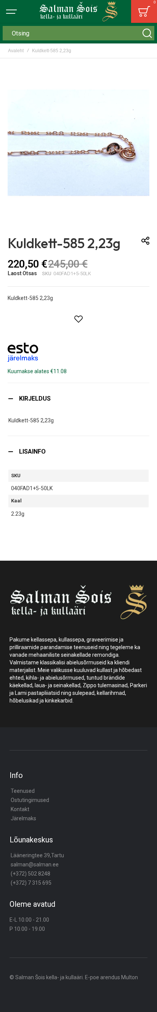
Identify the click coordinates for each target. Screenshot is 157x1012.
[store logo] (78, 11)
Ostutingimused (30, 800)
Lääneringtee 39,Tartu (37, 855)
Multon (129, 977)
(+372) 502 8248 (30, 874)
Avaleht (16, 50)
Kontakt (20, 809)
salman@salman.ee (35, 864)
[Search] (147, 33)
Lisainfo (32, 451)
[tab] (78, 398)
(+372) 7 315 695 (31, 883)
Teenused (23, 791)
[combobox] (78, 33)
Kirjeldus (35, 398)
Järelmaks (23, 818)
